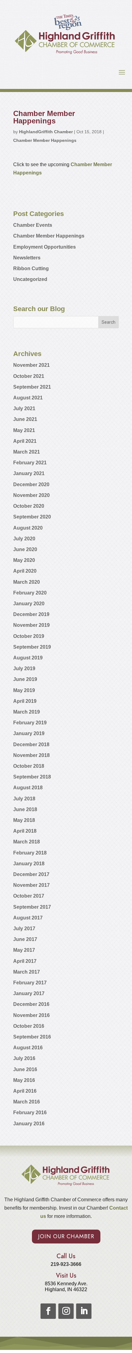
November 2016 (31, 1015)
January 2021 (29, 473)
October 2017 (28, 896)
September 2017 (32, 907)
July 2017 (24, 928)
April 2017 (25, 961)
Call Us (66, 1256)
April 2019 (25, 701)
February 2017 (30, 982)
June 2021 (25, 419)
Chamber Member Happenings (44, 140)
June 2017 (25, 939)
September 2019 (32, 647)
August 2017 (28, 917)
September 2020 (32, 516)
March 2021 (26, 451)
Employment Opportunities (44, 247)
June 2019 (25, 679)
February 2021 (30, 462)
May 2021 (24, 430)
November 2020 (31, 495)
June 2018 (25, 809)
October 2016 (28, 1026)
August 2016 (28, 1047)
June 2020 (25, 549)
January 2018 (29, 863)
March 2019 (26, 712)
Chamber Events (32, 225)
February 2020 (30, 592)
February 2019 (30, 722)
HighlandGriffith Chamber (46, 131)
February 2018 (30, 852)
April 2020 (25, 571)
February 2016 (30, 1112)
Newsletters (27, 257)
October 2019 (28, 636)
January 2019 (29, 733)
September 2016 (32, 1036)
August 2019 (28, 657)
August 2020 (28, 527)
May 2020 (24, 560)
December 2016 (31, 1004)
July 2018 (24, 798)
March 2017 (26, 972)
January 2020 (29, 603)
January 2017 (29, 993)
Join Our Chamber (66, 1236)
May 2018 (24, 820)
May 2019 (24, 690)
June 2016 (25, 1069)
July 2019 (24, 668)
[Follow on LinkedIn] (83, 1311)
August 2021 (28, 397)
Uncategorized (30, 279)
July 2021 (24, 408)
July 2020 (24, 538)
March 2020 (26, 582)
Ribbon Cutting (31, 268)
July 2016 (24, 1058)
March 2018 (26, 841)
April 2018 (25, 831)
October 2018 (28, 766)
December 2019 (31, 614)
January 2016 (29, 1123)
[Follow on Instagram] (66, 1311)
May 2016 (24, 1080)
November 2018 (31, 755)
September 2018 (32, 776)
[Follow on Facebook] (48, 1311)
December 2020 (31, 484)
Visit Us (66, 1275)
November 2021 (31, 365)
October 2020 (28, 506)
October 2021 (28, 376)
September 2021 (32, 387)
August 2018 (28, 787)
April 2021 (25, 441)
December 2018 (31, 744)
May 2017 (24, 950)
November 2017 (31, 885)
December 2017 (31, 874)
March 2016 (26, 1101)
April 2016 (25, 1091)
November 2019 (31, 625)
